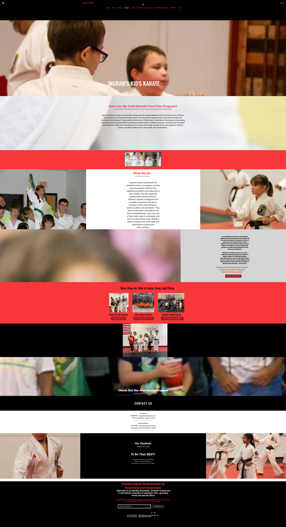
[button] (143, 4)
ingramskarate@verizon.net (147, 416)
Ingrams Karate (88, 3)
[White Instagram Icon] (283, 3)
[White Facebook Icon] (281, 3)
